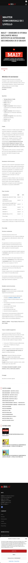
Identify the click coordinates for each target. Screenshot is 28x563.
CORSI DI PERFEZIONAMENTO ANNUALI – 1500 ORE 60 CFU (13, 402)
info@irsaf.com (7, 502)
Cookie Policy (11, 561)
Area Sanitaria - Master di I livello (9, 396)
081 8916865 (8, 500)
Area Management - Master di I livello (10, 390)
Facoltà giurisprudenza (7, 414)
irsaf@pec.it (5, 504)
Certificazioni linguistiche (8, 400)
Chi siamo (3, 516)
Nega (14, 554)
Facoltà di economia (6, 406)
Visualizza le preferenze (14, 558)
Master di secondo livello (8, 420)
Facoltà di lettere (6, 410)
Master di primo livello (7, 418)
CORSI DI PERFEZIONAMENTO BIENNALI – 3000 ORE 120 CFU (13, 404)
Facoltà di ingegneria (7, 408)
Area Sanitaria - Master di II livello (9, 398)
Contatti (2, 521)
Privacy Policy (16, 561)
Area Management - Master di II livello (10, 392)
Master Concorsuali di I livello (9, 416)
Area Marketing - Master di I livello (10, 394)
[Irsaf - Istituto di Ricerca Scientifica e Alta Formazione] (12, 4)
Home (2, 514)
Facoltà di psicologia (6, 412)
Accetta (14, 551)
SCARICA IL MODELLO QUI (14, 297)
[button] (26, 538)
